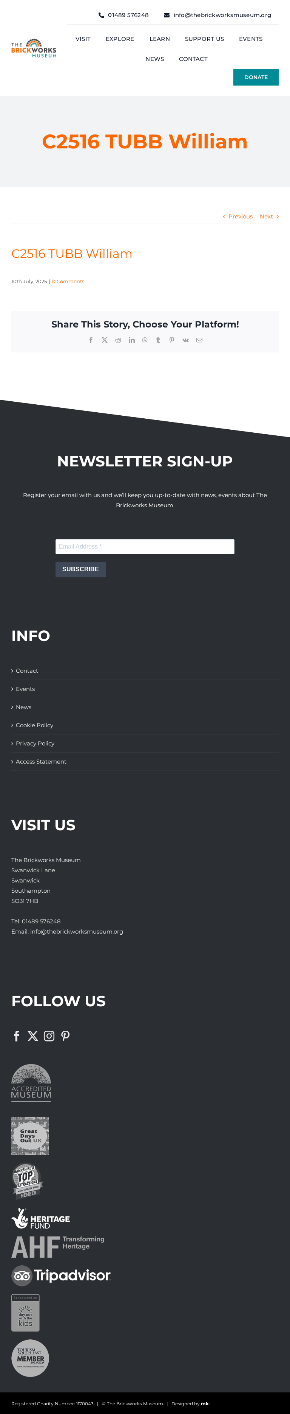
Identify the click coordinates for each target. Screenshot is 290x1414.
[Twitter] (33, 1036)
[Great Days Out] (30, 1119)
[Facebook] (16, 1036)
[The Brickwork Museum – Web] (33, 41)
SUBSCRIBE (80, 569)
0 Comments (68, 281)
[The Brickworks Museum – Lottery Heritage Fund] (40, 1210)
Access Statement (41, 761)
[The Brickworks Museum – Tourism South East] (30, 1342)
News (23, 707)
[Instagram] (49, 1036)
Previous (240, 216)
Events (25, 688)
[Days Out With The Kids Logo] (25, 1296)
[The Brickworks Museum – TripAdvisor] (61, 1268)
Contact (27, 670)
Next (266, 216)
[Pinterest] (65, 1036)
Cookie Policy (34, 725)
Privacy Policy (35, 743)
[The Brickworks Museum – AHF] (57, 1239)
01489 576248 (41, 921)
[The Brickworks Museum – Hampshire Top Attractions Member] (27, 1165)
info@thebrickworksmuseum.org (76, 931)
